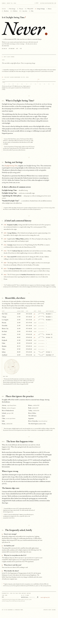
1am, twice (23, 11)
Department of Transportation (18, 573)
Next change (11, 8)
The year (20, 8)
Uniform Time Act (9, 558)
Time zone (4, 595)
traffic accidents (10, 550)
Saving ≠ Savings (40, 8)
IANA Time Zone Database (9, 577)
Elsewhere (5, 11)
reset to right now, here (45, 597)
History (48, 8)
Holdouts (13, 11)
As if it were (25, 595)
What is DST (29, 8)
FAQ (31, 11)
